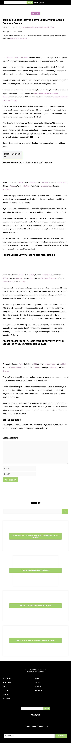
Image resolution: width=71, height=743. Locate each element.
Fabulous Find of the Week (17, 57)
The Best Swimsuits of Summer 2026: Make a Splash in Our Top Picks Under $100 (35, 536)
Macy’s (32, 182)
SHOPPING (6, 694)
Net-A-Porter (62, 182)
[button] (34, 13)
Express (45, 182)
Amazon (13, 186)
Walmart (26, 186)
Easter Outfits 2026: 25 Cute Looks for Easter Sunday (35, 640)
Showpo (6, 371)
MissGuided (50, 364)
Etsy (31, 278)
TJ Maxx (37, 367)
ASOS (31, 275)
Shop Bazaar (8, 282)
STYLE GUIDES (7, 678)
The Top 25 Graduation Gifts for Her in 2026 (35, 605)
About (36, 3)
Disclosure (38, 690)
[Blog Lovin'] (65, 3)
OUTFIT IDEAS (7, 682)
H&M (21, 182)
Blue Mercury (46, 186)
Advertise (38, 686)
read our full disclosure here (18, 38)
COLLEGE (5, 690)
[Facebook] (48, 3)
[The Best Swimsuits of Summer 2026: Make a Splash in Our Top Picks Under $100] (35, 549)
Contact (42, 3)
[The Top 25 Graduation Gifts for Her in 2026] (35, 619)
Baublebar (7, 189)
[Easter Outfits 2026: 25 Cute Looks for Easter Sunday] (35, 654)
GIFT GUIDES (6, 699)
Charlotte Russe (15, 367)
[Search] (30, 2)
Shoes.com (47, 275)
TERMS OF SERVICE (39, 672)
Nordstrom (54, 367)
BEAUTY (5, 686)
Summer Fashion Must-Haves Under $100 (35, 570)
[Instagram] (56, 3)
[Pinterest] (60, 3)
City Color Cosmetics (49, 278)
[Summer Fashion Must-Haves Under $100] (35, 584)
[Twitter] (52, 3)
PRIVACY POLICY (30, 672)
